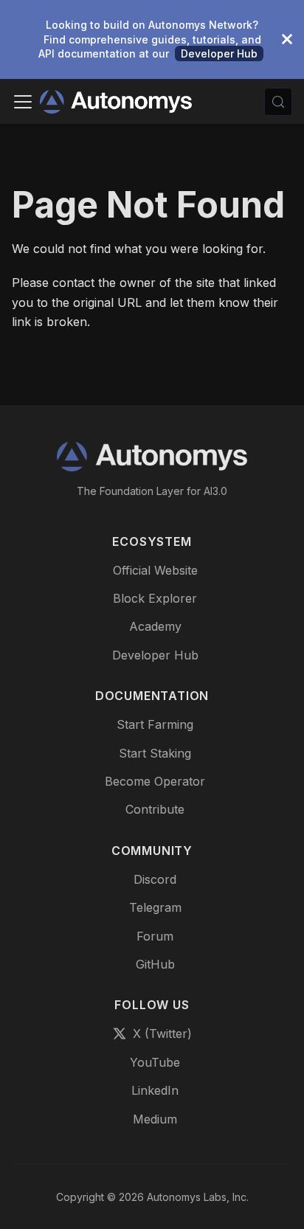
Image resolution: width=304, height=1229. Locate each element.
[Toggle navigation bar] (23, 102)
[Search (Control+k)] (278, 102)
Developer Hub (219, 53)
